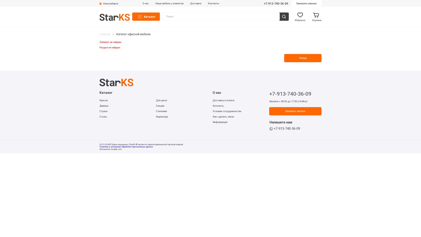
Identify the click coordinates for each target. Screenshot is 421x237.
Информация (220, 122)
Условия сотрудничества (227, 111)
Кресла (103, 100)
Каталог (150, 16)
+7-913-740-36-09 (276, 3)
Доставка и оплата (223, 100)
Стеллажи (161, 111)
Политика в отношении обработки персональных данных (126, 147)
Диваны (104, 105)
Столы (103, 116)
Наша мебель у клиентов (169, 3)
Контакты (213, 3)
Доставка (195, 3)
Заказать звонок (306, 3)
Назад (303, 58)
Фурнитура (162, 116)
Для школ (161, 100)
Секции (160, 105)
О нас (146, 3)
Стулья (103, 111)
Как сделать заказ (223, 116)
